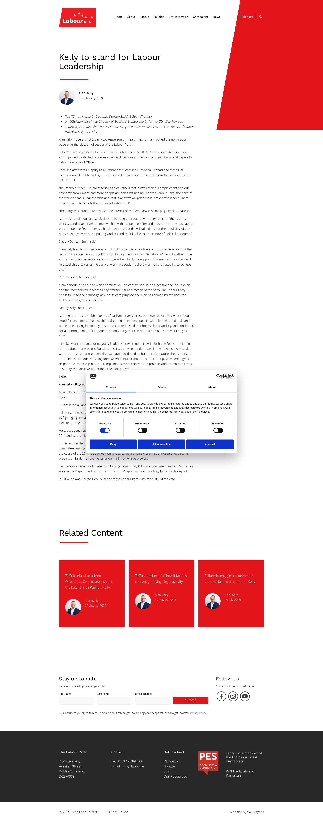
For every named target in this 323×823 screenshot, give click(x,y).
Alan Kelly (86, 93)
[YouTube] (245, 697)
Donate (248, 16)
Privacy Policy (198, 713)
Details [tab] (161, 387)
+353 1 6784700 (129, 761)
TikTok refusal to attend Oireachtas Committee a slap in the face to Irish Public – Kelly (89, 581)
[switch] (142, 430)
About (131, 16)
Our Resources (175, 776)
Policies (158, 16)
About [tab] (212, 387)
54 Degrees (255, 812)
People (144, 16)
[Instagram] (233, 697)
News (217, 16)
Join (167, 771)
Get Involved (177, 16)
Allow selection (162, 444)
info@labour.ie (133, 766)
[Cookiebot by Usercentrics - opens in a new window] (219, 376)
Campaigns (201, 16)
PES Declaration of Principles (240, 773)
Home (119, 16)
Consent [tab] (111, 387)
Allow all (210, 444)
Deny (113, 444)
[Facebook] (221, 697)
